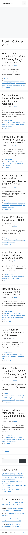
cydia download (8, 81)
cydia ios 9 (16, 81)
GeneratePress (22, 532)
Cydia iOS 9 (7, 78)
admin (3, 519)
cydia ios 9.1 (7, 276)
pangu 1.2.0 (5, 163)
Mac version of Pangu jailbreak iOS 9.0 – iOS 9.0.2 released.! (13, 99)
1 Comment (7, 128)
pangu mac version (7, 126)
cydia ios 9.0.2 (14, 437)
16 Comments (7, 87)
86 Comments (8, 443)
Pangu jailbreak (8, 120)
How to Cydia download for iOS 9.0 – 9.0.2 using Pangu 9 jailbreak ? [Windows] (14, 372)
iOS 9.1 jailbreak (8, 274)
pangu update (11, 242)
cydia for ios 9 (17, 395)
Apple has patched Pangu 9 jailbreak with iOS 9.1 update (13, 255)
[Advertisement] (14, 22)
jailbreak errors (6, 315)
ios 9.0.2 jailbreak (17, 161)
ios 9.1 (13, 276)
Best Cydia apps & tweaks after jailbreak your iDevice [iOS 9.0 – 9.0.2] (14, 180)
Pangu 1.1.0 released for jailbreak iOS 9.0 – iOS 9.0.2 (14, 220)
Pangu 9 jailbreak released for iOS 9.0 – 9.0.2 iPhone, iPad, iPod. (13, 414)
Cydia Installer (8, 3)
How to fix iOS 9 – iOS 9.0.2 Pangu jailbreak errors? (12, 291)
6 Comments (7, 321)
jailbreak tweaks (9, 207)
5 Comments (7, 209)
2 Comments (7, 167)
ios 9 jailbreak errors (15, 313)
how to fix (6, 313)
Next (7, 451)
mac (24, 122)
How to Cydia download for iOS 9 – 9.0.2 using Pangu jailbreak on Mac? (13, 58)
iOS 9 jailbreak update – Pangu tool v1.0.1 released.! (13, 332)
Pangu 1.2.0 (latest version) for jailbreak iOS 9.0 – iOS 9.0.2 (13, 139)
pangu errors (10, 317)
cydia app (16, 203)
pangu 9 (4, 85)
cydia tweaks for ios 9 (16, 205)
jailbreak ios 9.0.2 (20, 83)
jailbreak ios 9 (6, 400)
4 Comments (7, 360)
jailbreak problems (16, 315)
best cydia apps (8, 203)
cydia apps (22, 203)
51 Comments (7, 402)
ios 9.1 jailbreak (19, 276)
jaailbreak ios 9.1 (6, 278)
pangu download (11, 85)
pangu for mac (21, 85)
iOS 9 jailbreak (8, 435)
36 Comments (8, 280)
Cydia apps (7, 201)
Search (4, 458)
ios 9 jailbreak (11, 83)
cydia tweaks (5, 205)
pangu (3, 124)
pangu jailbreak (20, 124)
